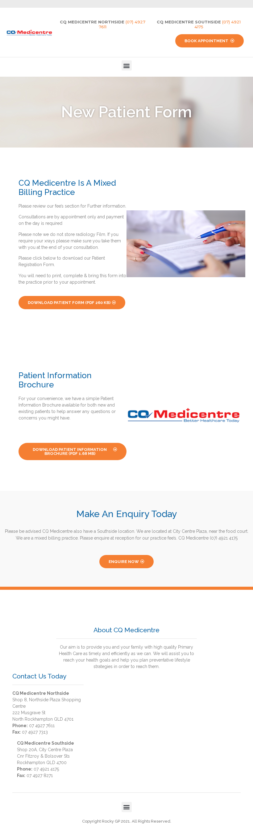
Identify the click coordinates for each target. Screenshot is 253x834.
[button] (127, 65)
